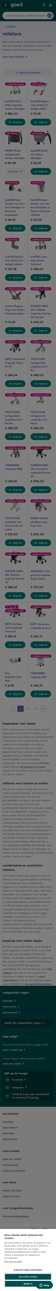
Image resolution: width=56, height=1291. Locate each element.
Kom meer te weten (13, 1262)
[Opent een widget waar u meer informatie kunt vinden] (44, 1285)
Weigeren (28, 1284)
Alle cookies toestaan (28, 1277)
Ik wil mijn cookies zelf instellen (28, 1270)
